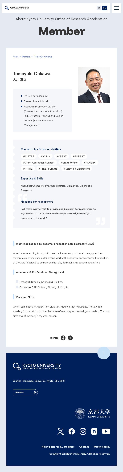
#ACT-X (45, 156)
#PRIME (28, 168)
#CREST (62, 156)
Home (15, 56)
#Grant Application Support (38, 162)
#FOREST (79, 156)
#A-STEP (28, 156)
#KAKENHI (90, 162)
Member (26, 56)
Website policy (102, 446)
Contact (84, 446)
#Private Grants (48, 168)
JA (99, 8)
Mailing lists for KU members (58, 446)
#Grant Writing (69, 162)
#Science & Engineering (77, 168)
